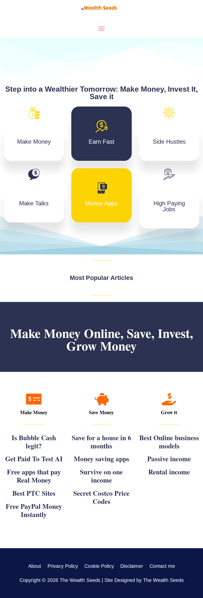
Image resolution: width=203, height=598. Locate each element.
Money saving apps (101, 458)
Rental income (169, 472)
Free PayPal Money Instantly (34, 510)
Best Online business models (169, 442)
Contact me (162, 566)
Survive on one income (101, 476)
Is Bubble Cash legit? (34, 442)
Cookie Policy (99, 566)
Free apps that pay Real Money (34, 476)
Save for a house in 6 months (101, 442)
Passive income (169, 458)
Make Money (34, 141)
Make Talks (34, 203)
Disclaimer (131, 566)
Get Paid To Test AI (34, 458)
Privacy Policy (63, 566)
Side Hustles (169, 141)
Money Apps (101, 203)
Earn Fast (101, 141)
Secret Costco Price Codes (101, 497)
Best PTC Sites (33, 493)
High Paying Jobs (169, 206)
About (34, 566)
